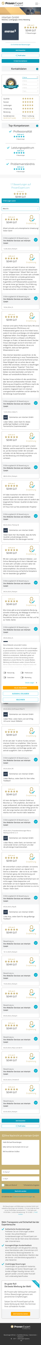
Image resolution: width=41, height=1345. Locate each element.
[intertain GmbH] (10, 31)
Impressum (20, 1337)
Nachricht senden (20, 1191)
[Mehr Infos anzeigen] (11, 83)
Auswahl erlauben (20, 693)
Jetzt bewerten (20, 50)
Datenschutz (32, 1335)
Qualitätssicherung (22, 1335)
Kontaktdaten (19, 69)
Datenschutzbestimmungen (22, 1196)
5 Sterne (24, 77)
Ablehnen (20, 699)
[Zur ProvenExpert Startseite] (12, 4)
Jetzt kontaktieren (21, 61)
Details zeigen (29, 683)
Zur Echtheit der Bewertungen (20, 44)
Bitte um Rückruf (11, 1185)
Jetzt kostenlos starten (20, 1314)
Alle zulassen (20, 687)
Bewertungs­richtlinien (10, 1335)
